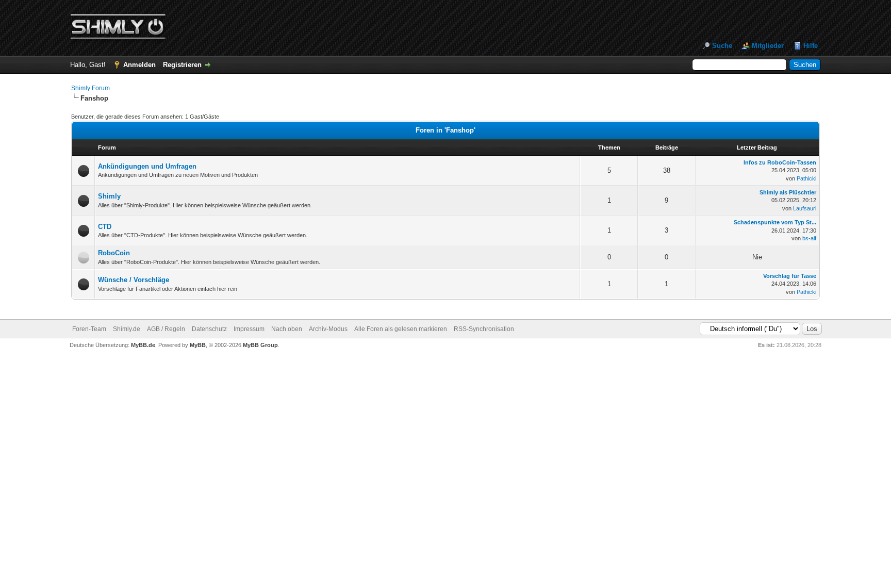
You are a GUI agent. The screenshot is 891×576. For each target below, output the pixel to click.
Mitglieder (768, 46)
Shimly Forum (90, 88)
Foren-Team (89, 329)
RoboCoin (114, 253)
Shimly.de (126, 329)
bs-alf (809, 238)
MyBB (198, 345)
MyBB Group (260, 345)
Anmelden (139, 65)
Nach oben (286, 329)
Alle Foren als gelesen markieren (400, 329)
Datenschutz (209, 329)
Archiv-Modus (328, 329)
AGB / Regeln (166, 329)
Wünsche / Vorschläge (133, 280)
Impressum (249, 329)
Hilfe (810, 46)
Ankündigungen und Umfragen (147, 166)
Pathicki (806, 178)
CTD (104, 227)
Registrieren (182, 65)
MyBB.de (143, 345)
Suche (722, 46)
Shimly (109, 196)
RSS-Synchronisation (484, 329)
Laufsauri (804, 208)
